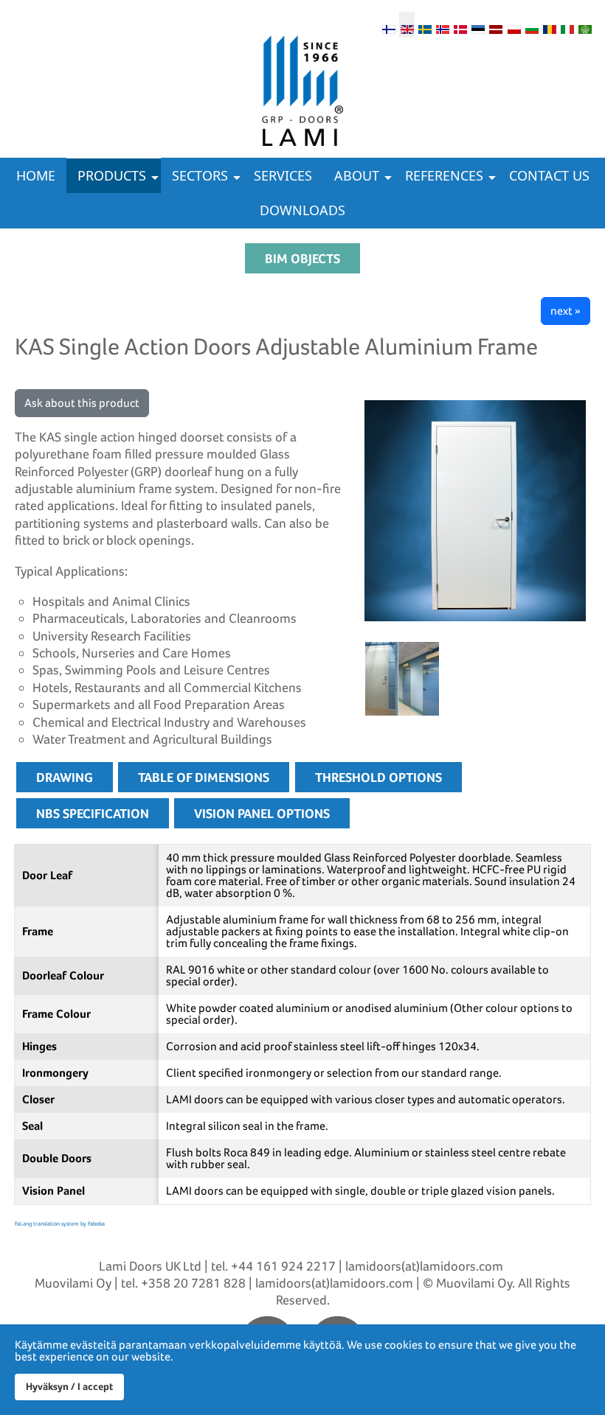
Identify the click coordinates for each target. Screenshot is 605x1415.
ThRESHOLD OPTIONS (378, 777)
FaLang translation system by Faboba (60, 1223)
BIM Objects (302, 258)
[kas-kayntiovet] (402, 674)
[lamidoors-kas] (476, 510)
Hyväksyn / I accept (69, 1386)
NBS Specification (92, 813)
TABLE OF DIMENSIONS (203, 777)
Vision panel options (262, 813)
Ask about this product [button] (81, 403)
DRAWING (64, 777)
